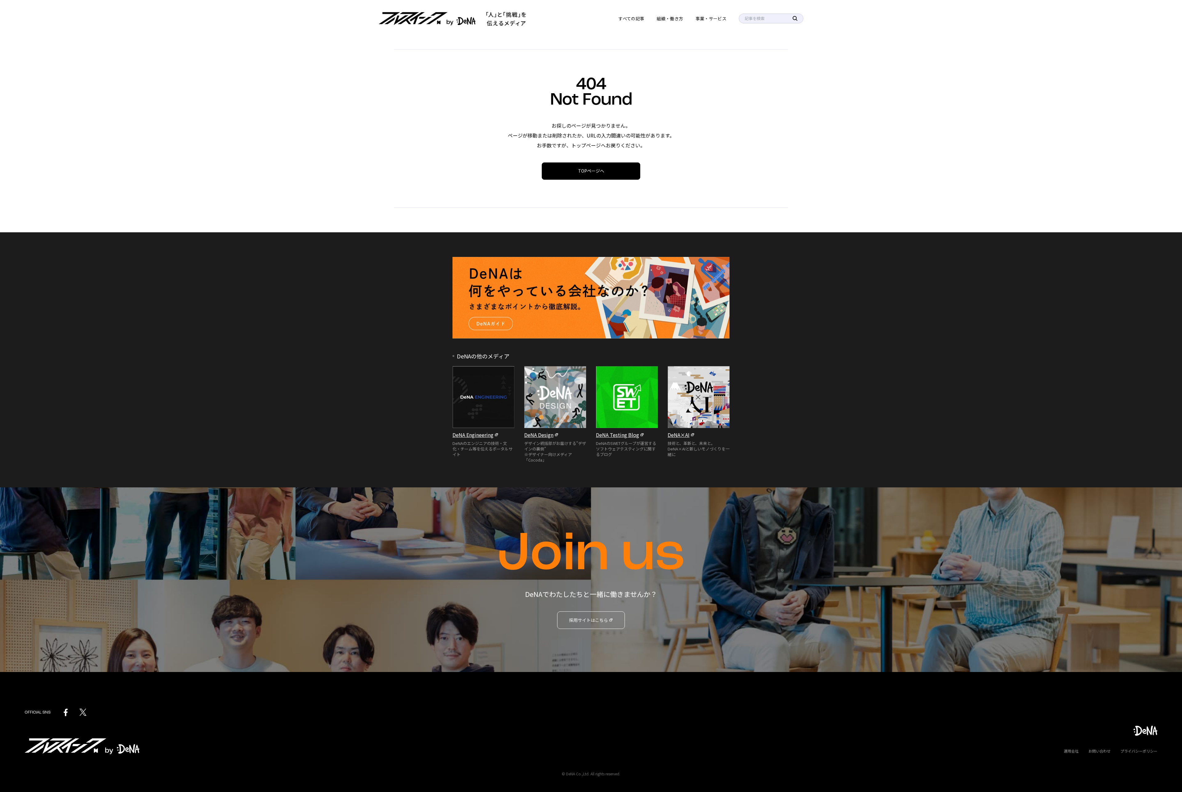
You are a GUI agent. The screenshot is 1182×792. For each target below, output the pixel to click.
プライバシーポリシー (1138, 751)
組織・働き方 (670, 18)
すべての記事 (631, 18)
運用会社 (1071, 751)
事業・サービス (711, 18)
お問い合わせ (1099, 751)
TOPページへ (591, 171)
